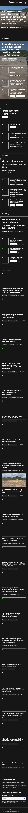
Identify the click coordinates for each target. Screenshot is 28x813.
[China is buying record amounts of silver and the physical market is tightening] (14, 182)
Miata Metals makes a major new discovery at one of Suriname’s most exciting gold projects (13, 640)
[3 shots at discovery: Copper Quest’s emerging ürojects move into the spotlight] (14, 705)
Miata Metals (10, 645)
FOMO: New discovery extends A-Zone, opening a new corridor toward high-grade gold (13, 689)
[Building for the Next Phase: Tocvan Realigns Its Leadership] (14, 431)
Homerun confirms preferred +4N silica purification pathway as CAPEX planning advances (13, 564)
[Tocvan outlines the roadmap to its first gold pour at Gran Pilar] (14, 506)
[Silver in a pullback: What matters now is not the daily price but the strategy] (14, 203)
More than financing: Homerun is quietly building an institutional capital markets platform (12, 615)
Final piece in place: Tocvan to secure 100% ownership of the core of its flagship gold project (13, 589)
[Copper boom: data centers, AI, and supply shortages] (14, 145)
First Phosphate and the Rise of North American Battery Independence (11, 392)
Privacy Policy (6, 802)
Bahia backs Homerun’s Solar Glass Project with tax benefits (12, 539)
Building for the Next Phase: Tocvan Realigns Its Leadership (13, 441)
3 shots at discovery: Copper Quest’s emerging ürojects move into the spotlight (13, 715)
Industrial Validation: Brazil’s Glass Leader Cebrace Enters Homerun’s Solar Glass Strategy (12, 315)
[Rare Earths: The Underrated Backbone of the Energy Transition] (14, 241)
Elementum (4, 170)
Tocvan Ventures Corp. (11, 27)
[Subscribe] (24, 798)
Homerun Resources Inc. (15, 75)
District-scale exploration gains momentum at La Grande (11, 665)
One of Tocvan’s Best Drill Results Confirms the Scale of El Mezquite (12, 417)
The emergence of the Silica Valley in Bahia (13, 763)
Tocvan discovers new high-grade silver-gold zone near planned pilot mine (12, 491)
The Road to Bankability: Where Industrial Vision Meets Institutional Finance (13, 465)
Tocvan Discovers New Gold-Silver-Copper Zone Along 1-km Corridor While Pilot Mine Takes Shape (12, 290)
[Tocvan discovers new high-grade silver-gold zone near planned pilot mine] (14, 480)
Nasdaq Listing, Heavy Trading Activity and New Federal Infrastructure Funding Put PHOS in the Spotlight (13, 366)
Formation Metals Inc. (12, 694)
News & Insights (5, 231)
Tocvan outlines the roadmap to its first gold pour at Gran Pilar (12, 515)
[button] (2, 3)
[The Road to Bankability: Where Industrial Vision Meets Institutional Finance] (14, 455)
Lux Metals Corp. (19, 84)
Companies (4, 27)
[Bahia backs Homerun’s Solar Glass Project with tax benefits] (14, 529)
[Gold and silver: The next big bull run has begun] (14, 136)
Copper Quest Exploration (13, 720)
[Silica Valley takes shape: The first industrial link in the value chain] (14, 730)
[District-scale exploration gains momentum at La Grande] (14, 655)
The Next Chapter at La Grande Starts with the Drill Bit (11, 340)
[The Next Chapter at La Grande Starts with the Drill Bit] (14, 83)
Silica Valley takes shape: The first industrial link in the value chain (12, 740)
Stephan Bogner (11, 170)
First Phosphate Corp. (20, 96)
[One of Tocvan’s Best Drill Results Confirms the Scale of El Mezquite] (14, 407)
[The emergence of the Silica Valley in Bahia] (14, 754)
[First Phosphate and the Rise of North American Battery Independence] (14, 382)
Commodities (4, 117)
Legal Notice (13, 802)
